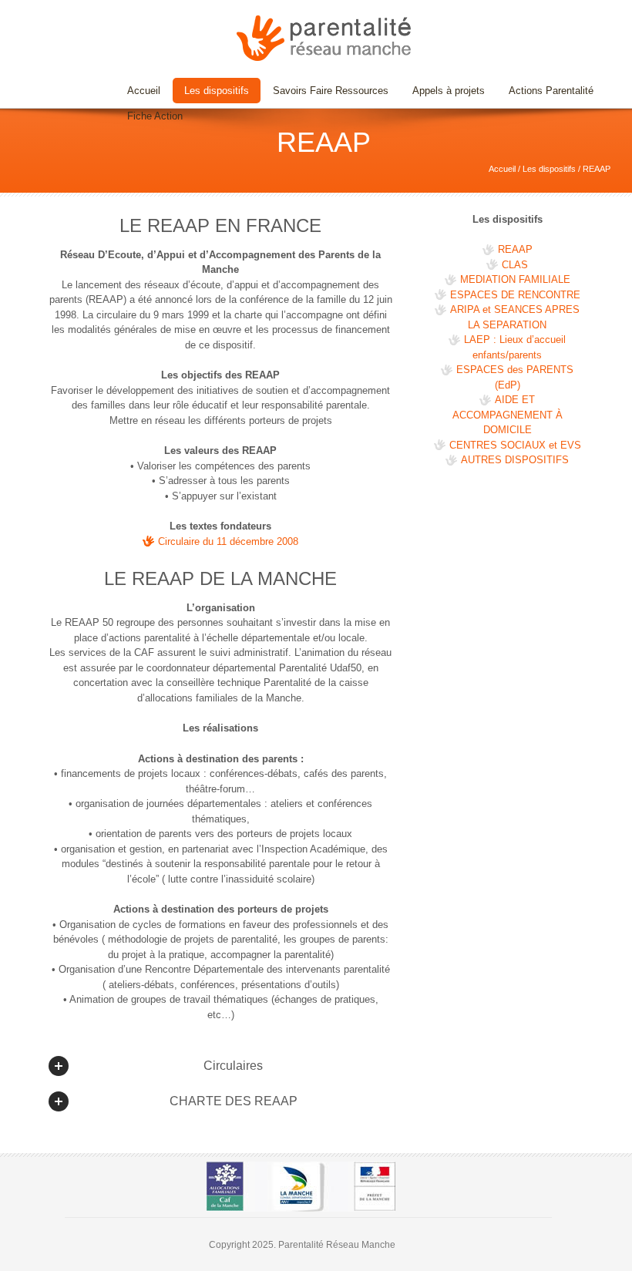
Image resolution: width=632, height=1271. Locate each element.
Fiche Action (155, 116)
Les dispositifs (211, 90)
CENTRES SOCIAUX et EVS (515, 445)
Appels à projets (448, 90)
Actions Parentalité (551, 90)
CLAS (515, 265)
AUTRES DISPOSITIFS (515, 460)
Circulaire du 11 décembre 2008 (228, 541)
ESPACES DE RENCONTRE (515, 295)
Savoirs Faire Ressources (324, 90)
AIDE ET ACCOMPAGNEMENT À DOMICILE (507, 414)
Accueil (143, 90)
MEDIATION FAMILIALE (515, 279)
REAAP (515, 249)
